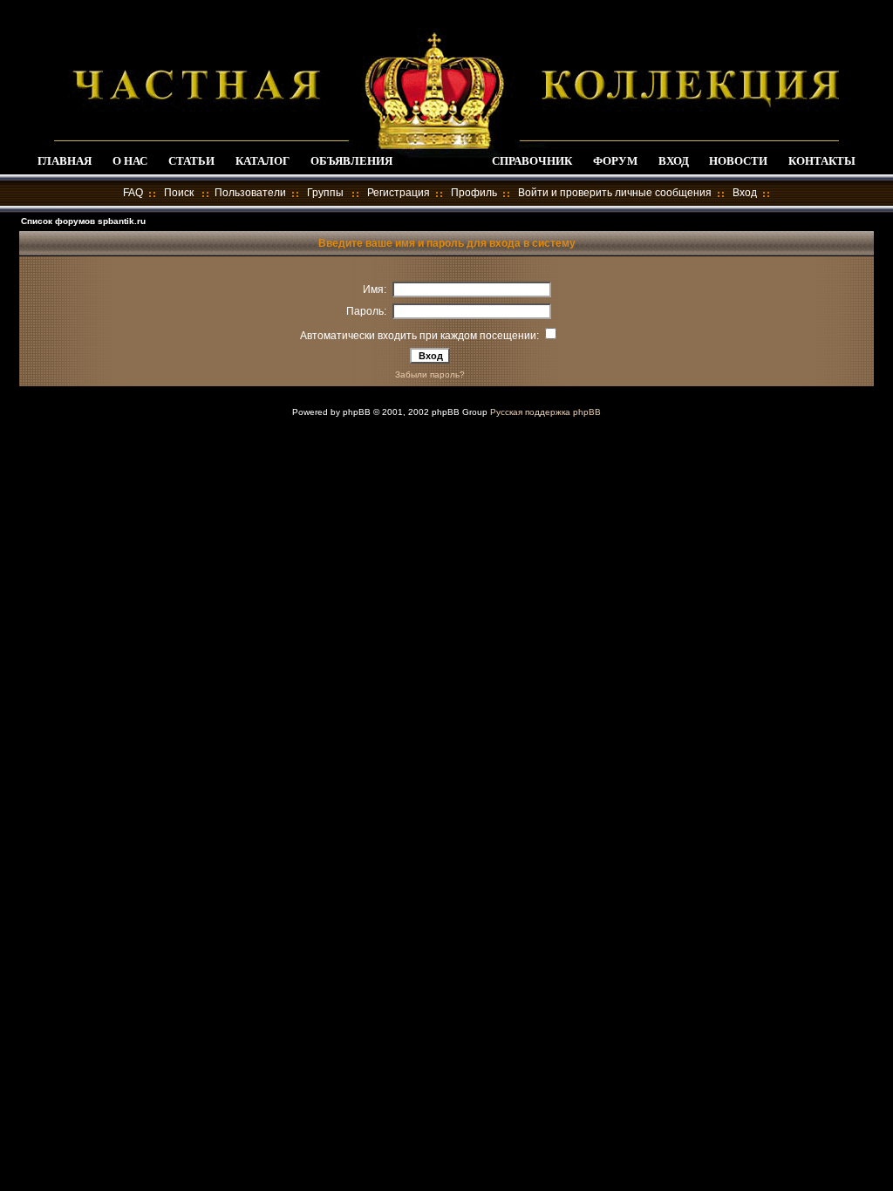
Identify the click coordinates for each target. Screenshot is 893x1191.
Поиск (179, 193)
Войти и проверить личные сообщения (615, 193)
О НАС (129, 160)
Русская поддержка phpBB (545, 412)
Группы (325, 193)
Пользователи (250, 193)
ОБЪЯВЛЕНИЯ (351, 160)
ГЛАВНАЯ (64, 160)
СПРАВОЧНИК (532, 160)
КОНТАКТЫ (822, 160)
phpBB (357, 412)
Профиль (474, 193)
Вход (745, 193)
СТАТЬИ (191, 160)
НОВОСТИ (738, 160)
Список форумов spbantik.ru (83, 221)
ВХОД (673, 160)
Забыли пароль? (430, 374)
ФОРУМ (615, 160)
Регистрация (398, 193)
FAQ (133, 193)
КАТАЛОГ (262, 160)
